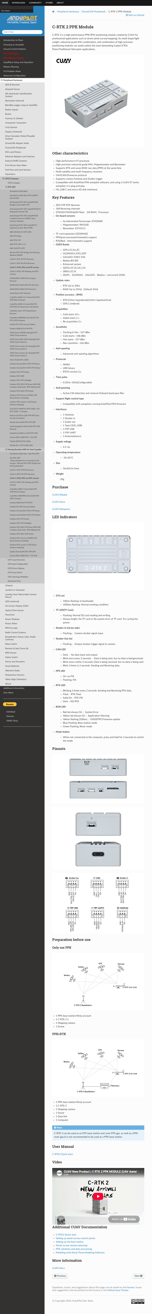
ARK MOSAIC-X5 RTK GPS (20, 232)
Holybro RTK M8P (17, 376)
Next (137, 1276)
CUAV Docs (58, 1268)
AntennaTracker (8, 26)
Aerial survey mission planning (71, 1245)
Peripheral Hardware (12, 80)
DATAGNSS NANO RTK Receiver (23, 289)
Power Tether (11, 623)
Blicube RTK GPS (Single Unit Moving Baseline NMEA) (24, 254)
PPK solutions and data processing (74, 1249)
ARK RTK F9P (15, 240)
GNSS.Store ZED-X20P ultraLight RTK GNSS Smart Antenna (25, 341)
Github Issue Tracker (117, 1290)
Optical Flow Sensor (14, 610)
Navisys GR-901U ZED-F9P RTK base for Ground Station (24, 417)
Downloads (18, 3)
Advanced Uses (14, 581)
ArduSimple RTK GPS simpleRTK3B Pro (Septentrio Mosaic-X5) (25, 210)
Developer (5, 45)
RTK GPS (11, 187)
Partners (10, 716)
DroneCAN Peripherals (15, 148)
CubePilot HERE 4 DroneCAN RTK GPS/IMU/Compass (23, 490)
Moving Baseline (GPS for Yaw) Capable (24, 450)
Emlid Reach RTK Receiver (20, 293)
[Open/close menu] (2, 80)
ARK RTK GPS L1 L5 (18, 244)
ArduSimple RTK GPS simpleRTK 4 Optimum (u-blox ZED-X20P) (23, 226)
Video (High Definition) (15, 679)
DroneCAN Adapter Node (17, 143)
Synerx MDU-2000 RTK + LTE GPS (23, 437)
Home (5, 3)
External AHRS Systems (16, 161)
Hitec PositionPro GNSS (19, 360)
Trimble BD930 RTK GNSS (20, 441)
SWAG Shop (12, 721)
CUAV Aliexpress (61, 509)
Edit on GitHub (136, 15)
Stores (49, 3)
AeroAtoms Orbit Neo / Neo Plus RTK (24, 454)
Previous (61, 1276)
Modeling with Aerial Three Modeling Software (80, 1252)
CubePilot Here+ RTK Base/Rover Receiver (23, 312)
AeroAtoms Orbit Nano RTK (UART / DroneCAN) (24, 197)
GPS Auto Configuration (18, 564)
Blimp (3, 19)
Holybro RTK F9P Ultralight (20, 380)
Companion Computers (11, 41)
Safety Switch (11, 657)
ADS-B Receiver (12, 85)
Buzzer (8, 114)
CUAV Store (58, 502)
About (60, 3)
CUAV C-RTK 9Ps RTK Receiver (22, 263)
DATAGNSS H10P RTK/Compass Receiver (23, 280)
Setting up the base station (70, 1242)
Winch (8, 684)
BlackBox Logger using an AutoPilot (21, 105)
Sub (2, 23)
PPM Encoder (11, 628)
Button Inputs (11, 110)
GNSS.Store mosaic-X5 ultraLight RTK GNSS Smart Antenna (25, 347)
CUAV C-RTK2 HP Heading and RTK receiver (24, 273)
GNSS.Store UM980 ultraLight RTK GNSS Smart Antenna (23, 334)
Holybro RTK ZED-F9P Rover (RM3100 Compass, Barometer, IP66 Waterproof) (25, 386)
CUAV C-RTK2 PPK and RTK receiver (24, 267)
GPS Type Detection (16, 560)
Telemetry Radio (12, 670)
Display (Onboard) (13, 132)
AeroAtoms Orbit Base (18, 191)
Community (35, 3)
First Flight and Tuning (13, 58)
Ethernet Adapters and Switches (20, 156)
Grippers (9, 585)
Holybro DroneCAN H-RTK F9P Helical (25, 368)
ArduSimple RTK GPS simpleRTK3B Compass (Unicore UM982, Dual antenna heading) (24, 218)
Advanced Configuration (14, 76)
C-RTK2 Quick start (62, 1154)
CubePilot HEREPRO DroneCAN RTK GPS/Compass (24, 497)
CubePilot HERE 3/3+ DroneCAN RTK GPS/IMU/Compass (25, 299)
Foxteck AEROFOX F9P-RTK (21, 329)
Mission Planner (8, 30)
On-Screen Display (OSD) (16, 606)
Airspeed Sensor (12, 89)
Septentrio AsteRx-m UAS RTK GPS (24, 433)
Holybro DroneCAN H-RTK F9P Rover (25, 364)
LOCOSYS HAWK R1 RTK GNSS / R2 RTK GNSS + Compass (24, 410)
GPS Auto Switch (15, 573)
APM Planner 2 (7, 34)
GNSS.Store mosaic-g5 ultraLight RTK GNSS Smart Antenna (24, 354)
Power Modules (12, 619)
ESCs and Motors (13, 152)
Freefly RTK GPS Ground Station (22, 324)
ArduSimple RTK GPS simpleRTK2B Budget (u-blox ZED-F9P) (24, 203)
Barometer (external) (14, 101)
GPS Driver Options (16, 568)
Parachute (9, 615)
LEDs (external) (12, 601)
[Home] (53, 11)
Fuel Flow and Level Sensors (18, 170)
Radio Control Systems (15, 632)
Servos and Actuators (15, 662)
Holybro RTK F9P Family (19, 372)
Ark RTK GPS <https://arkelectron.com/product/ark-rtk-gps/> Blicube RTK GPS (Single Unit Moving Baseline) (25, 462)
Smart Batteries (12, 666)
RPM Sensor (10, 653)
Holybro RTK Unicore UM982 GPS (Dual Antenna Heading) (23, 396)
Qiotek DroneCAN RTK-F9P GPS (23, 422)
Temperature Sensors (14, 675)
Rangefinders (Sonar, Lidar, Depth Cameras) (20, 638)
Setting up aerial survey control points (75, 1238)
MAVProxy (6, 38)
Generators (10, 174)
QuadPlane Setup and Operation (18, 62)
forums (130, 1287)
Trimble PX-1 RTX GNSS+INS (21, 445)
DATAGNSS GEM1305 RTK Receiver (24, 285)
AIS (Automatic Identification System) (18, 95)
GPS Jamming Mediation (18, 577)
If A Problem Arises (12, 71)
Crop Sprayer (11, 127)
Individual (10, 712)
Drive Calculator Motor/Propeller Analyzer (20, 137)
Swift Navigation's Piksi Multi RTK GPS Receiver (25, 428)
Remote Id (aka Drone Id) (16, 648)
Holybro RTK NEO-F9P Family (22, 391)
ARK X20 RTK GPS (17, 248)
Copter (4, 8)
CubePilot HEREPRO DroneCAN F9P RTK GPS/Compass (24, 319)
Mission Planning (11, 67)
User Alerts (8, 693)
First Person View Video (16, 165)
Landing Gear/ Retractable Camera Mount (21, 595)
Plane (3, 12)
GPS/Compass (12, 179)
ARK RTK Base (15, 236)
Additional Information (13, 688)
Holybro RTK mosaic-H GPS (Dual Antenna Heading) (23, 403)
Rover (3, 15)
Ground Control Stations (14, 49)
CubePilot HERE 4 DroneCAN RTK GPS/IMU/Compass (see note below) (24, 305)
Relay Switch (11, 644)
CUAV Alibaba (59, 495)
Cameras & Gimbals (14, 118)
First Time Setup (10, 53)
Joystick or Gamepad (14, 590)
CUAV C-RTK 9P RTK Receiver (22, 259)
